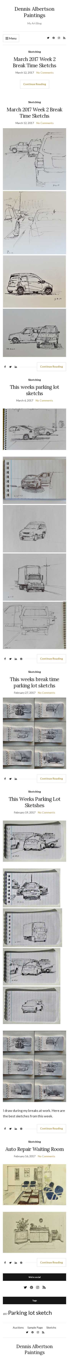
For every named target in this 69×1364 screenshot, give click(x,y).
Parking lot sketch (30, 1312)
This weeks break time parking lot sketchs (34, 682)
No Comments (45, 72)
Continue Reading (34, 84)
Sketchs (51, 1327)
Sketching (34, 51)
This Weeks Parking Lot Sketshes (35, 802)
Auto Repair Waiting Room (34, 1149)
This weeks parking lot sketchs (34, 390)
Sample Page (35, 1327)
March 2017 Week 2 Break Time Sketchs (34, 62)
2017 (5, 1314)
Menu (12, 38)
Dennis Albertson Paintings (34, 12)
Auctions (18, 1327)
